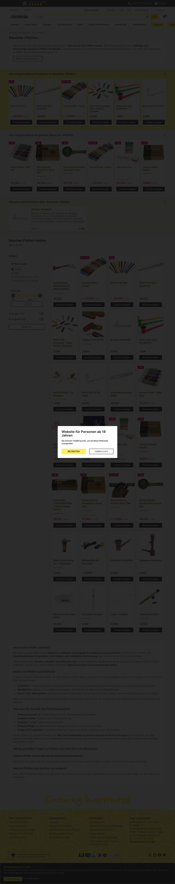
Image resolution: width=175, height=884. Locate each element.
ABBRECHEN (101, 451)
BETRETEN (74, 451)
